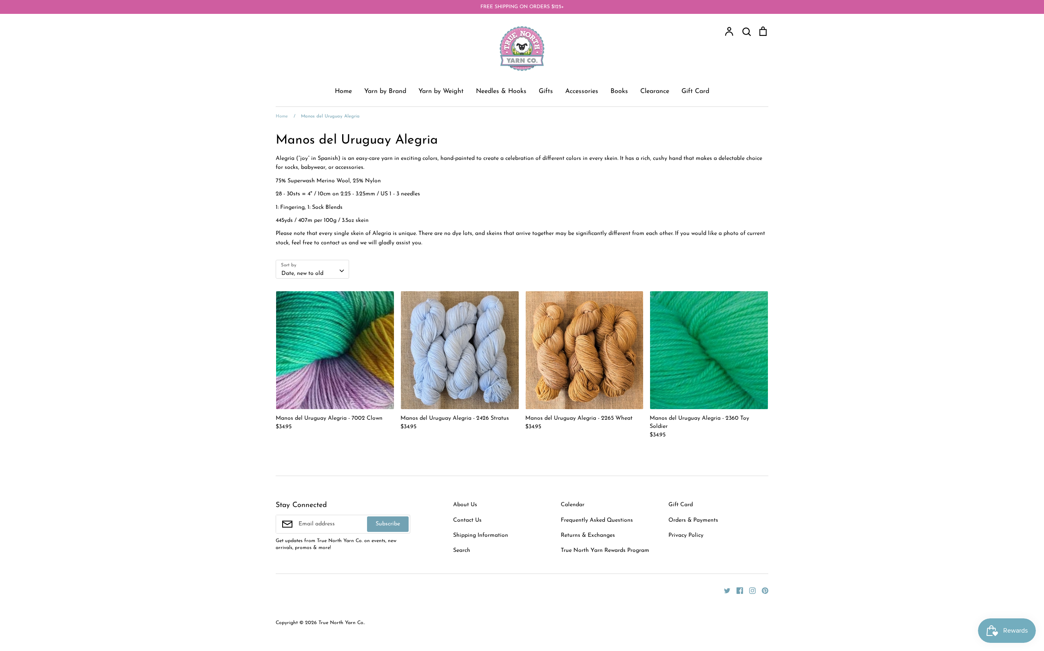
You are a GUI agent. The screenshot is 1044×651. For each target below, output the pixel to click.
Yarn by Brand (385, 91)
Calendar (572, 505)
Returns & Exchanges (588, 535)
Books (619, 91)
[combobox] (312, 269)
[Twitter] (724, 590)
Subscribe (388, 524)
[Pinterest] (762, 590)
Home (343, 91)
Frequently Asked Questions (597, 520)
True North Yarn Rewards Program (605, 550)
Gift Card (695, 91)
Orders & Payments (693, 520)
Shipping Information (480, 535)
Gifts (546, 91)
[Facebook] (736, 590)
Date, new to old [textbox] (302, 273)
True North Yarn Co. (341, 622)
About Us (465, 505)
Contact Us (467, 520)
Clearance (654, 91)
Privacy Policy (685, 535)
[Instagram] (749, 590)
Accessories (581, 91)
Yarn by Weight (441, 91)
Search (461, 550)
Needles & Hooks (501, 91)
